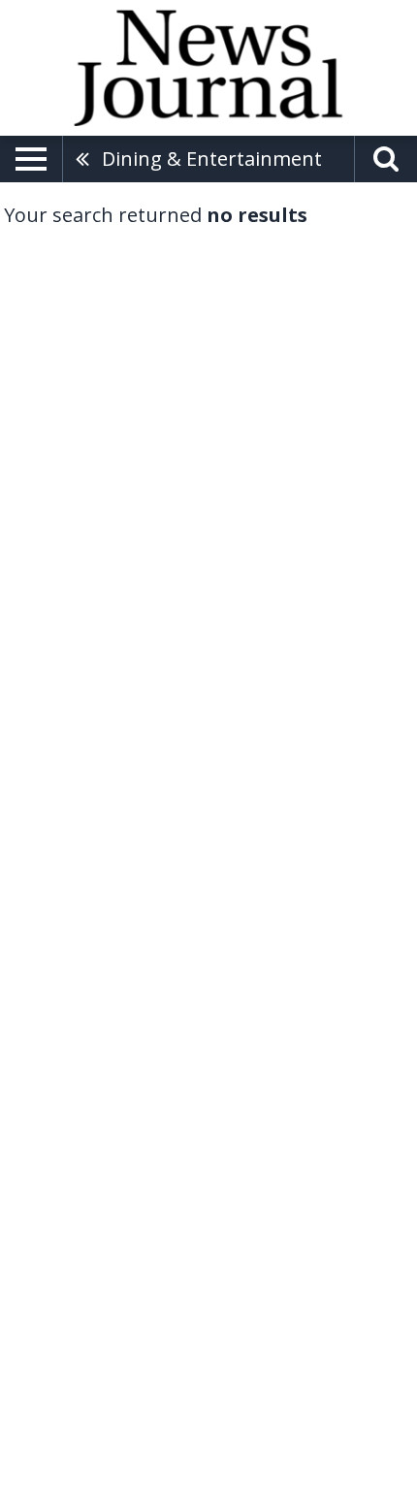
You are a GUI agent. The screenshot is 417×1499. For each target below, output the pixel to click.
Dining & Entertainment (212, 158)
